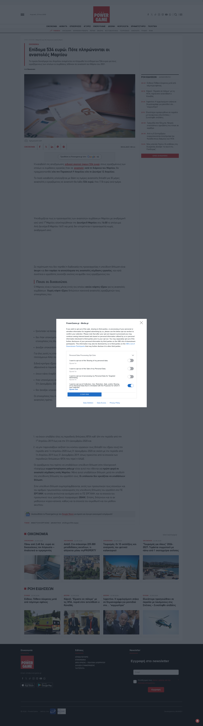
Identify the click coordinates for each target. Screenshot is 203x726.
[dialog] (101, 363)
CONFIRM (84, 394)
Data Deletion (88, 403)
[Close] (142, 323)
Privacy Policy (115, 403)
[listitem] (101, 355)
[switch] (131, 360)
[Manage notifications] (197, 721)
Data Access (101, 403)
